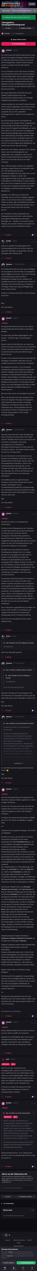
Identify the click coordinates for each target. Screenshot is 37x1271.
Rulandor (7, 33)
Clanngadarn (20, 33)
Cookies (18, 1242)
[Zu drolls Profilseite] (3, 1060)
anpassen (10, 1256)
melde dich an (6, 1180)
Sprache (7, 1240)
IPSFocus (21, 1246)
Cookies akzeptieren (27, 1263)
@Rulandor (5, 1064)
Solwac (8, 636)
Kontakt (29, 1240)
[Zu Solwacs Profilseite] (3, 636)
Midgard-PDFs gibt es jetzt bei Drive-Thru (17, 17)
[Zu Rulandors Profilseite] (3, 33)
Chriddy (8, 241)
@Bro (13, 1064)
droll (7, 1059)
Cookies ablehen (9, 1263)
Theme (15, 1246)
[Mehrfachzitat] (2, 234)
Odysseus (9, 264)
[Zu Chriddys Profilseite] (3, 241)
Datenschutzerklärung (19, 1240)
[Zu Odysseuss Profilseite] (3, 265)
